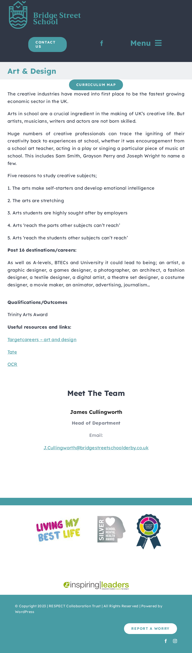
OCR (13, 364)
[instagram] (175, 641)
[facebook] (101, 43)
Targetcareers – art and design (42, 339)
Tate (12, 352)
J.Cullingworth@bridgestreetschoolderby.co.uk (96, 448)
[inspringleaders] (96, 583)
